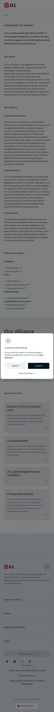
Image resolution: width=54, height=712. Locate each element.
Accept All (38, 366)
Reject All (15, 366)
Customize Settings (27, 373)
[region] (27, 356)
